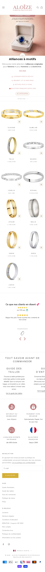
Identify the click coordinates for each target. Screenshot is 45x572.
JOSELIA (11, 190)
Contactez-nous (7, 530)
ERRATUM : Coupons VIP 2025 (12, 523)
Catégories (23, 93)
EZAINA (33, 190)
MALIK (33, 222)
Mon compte (6, 527)
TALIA (11, 159)
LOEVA (11, 285)
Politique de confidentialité (11, 534)
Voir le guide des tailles (14, 393)
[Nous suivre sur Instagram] (9, 544)
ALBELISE (33, 127)
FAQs (4, 502)
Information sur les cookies (11, 538)
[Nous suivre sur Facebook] (3, 544)
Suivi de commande (9, 495)
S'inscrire (10, 475)
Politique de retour (8, 498)
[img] (22, 307)
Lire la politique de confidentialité (23, 463)
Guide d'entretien (8, 487)
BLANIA (33, 159)
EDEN (33, 253)
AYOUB (11, 222)
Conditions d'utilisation (10, 520)
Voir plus (22, 71)
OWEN (11, 253)
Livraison (5, 513)
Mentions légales (8, 516)
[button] (20, 338)
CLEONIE (11, 127)
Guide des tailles (8, 491)
